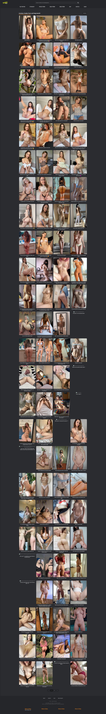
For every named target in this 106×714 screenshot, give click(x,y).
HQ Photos (22, 6)
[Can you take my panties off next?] (27, 54)
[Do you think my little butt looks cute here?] (27, 242)
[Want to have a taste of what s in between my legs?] (27, 377)
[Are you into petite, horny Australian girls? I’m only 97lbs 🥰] (44, 242)
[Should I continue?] (78, 350)
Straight (32, 6)
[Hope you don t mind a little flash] (44, 646)
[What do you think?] (78, 511)
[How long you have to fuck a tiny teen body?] (78, 242)
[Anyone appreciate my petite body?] (44, 457)
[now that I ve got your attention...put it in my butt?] (44, 377)
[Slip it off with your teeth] (61, 565)
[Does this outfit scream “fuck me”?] (61, 135)
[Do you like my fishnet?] (61, 242)
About (44, 698)
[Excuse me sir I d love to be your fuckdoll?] (27, 619)
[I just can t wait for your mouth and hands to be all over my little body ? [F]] (27, 447)
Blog (85, 6)
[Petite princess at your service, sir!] (27, 538)
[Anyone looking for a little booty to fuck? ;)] (78, 188)
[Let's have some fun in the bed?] (61, 108)
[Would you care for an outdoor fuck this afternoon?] (44, 673)
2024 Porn (52, 6)
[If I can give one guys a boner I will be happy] (27, 511)
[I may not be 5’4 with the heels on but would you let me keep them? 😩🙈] (27, 108)
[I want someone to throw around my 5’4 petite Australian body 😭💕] (44, 27)
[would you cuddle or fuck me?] (44, 135)
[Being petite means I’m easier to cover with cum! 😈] (78, 162)
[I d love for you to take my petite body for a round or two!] (44, 431)
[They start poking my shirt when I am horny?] (61, 27)
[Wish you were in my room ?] (78, 108)
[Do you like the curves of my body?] (61, 457)
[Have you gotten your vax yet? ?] (61, 296)
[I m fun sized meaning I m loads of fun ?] (78, 565)
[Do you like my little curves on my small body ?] (27, 269)
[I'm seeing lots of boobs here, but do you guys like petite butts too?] (27, 81)
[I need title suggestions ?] (78, 54)
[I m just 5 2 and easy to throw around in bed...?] (61, 661)
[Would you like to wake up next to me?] (44, 215)
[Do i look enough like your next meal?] (61, 511)
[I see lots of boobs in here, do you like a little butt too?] (61, 188)
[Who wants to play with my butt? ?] (61, 419)
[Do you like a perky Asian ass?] (78, 215)
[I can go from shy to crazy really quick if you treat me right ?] (61, 215)
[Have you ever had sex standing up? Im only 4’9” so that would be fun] (61, 269)
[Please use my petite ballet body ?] (78, 365)
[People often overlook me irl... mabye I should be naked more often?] (44, 592)
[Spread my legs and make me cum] (78, 484)
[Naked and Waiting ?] (78, 619)
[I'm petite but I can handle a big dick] (27, 188)
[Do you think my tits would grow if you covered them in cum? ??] (27, 431)
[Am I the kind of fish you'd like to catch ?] (44, 269)
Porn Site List (28, 710)
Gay (70, 6)
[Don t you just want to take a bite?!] (61, 323)
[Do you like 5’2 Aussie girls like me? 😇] (27, 215)
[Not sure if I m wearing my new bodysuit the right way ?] (27, 554)
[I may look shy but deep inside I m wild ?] (78, 457)
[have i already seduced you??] (44, 350)
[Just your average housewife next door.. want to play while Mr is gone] (61, 619)
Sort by (84, 13)
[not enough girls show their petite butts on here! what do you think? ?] (27, 296)
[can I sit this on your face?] (27, 323)
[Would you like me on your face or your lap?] (27, 162)
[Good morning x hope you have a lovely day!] (61, 484)
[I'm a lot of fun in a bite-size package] (78, 81)
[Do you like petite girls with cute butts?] (61, 377)
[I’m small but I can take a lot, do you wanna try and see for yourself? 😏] (27, 135)
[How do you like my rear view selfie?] (61, 592)
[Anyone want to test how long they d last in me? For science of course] (27, 484)
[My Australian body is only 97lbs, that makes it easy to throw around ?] (78, 135)
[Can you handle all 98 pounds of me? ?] (78, 673)
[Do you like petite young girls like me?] (78, 296)
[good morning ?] (27, 27)
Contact (49, 698)
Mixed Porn (42, 6)
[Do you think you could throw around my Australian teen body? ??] (44, 108)
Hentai (77, 6)
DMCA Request (60, 698)
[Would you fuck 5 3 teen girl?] (44, 484)
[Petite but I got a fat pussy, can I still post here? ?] (61, 404)
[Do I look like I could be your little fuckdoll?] (78, 431)
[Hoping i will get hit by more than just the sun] (27, 673)
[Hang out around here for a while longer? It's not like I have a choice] (44, 296)
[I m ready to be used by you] (78, 592)
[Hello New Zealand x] (78, 27)
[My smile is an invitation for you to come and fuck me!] (61, 81)
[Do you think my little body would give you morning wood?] (44, 188)
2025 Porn (62, 6)
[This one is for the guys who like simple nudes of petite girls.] (78, 646)
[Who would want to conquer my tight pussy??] (44, 404)
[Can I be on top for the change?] (78, 538)
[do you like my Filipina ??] (44, 511)
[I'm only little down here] (44, 54)
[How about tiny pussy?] (61, 646)
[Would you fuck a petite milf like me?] (44, 162)
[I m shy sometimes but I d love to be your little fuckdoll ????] (61, 350)
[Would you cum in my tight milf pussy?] (27, 646)
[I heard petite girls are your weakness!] (44, 81)
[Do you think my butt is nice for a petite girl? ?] (27, 350)
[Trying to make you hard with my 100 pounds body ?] (44, 538)
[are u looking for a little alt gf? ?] (44, 565)
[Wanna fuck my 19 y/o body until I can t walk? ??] (44, 619)
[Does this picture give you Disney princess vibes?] (61, 162)
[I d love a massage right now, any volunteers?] (61, 538)
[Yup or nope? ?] (78, 392)
